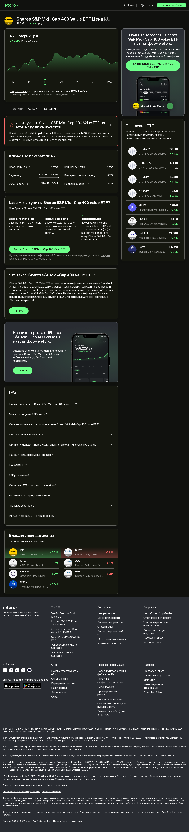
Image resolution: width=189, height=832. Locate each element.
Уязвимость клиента (109, 643)
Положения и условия (109, 699)
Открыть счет (105, 626)
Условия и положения (51, 792)
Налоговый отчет (153, 638)
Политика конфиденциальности (110, 680)
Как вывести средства (110, 622)
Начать (19, 310)
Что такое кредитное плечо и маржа (155, 624)
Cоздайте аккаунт (18, 92)
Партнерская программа (157, 675)
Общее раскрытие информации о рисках (21, 792)
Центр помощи (106, 613)
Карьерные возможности (65, 683)
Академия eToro (152, 642)
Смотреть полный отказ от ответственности (75, 779)
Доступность (58, 692)
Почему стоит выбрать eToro (64, 673)
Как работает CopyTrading (158, 613)
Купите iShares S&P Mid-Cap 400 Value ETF (153, 65)
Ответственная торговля (157, 617)
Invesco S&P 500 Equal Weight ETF (64, 623)
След (54, 696)
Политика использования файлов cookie (111, 673)
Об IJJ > (32, 109)
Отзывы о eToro (60, 678)
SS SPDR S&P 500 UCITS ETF (65, 638)
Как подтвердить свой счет (110, 633)
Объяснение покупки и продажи (156, 632)
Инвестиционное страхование (153, 686)
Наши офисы (59, 687)
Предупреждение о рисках (108, 693)
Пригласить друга (153, 671)
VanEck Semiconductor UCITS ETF (64, 646)
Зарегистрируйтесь (171, 5)
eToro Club (149, 680)
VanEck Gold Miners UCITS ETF (62, 654)
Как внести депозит (108, 617)
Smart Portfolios (152, 692)
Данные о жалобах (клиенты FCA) (111, 713)
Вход (150, 5)
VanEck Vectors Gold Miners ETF (63, 615)
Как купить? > (52, 109)
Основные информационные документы (112, 705)
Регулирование (106, 686)
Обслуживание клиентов (111, 639)
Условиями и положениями (42, 779)
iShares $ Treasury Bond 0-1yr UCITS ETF (64, 631)
